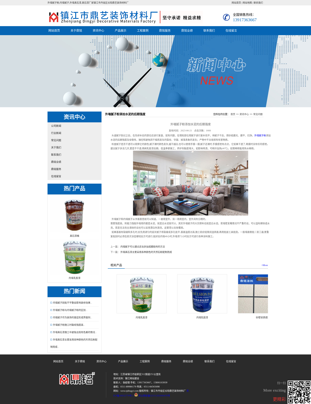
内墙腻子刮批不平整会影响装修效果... (72, 302)
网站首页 (236, 2)
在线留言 (231, 30)
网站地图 (247, 2)
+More (265, 265)
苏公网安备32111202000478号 (154, 395)
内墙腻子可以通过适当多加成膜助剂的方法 (142, 246)
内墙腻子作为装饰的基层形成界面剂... (72, 317)
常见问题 (56, 140)
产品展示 (120, 30)
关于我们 (56, 147)
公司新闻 (56, 126)
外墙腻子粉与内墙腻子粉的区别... (70, 310)
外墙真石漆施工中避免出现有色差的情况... (75, 332)
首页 (233, 114)
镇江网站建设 (132, 378)
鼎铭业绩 (187, 30)
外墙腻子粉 (260, 135)
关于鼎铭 (76, 30)
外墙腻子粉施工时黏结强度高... (69, 324)
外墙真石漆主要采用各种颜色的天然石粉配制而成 (146, 252)
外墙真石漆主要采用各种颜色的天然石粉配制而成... (73, 343)
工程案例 (142, 30)
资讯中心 (98, 30)
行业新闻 (56, 133)
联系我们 (258, 2)
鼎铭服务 (165, 30)
